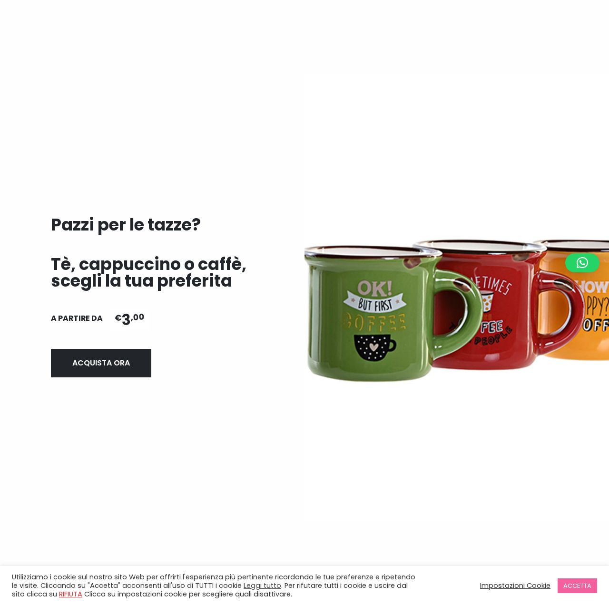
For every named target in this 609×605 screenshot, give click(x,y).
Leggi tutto (262, 585)
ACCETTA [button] (577, 585)
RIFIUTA (70, 594)
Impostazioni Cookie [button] (515, 585)
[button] (582, 262)
